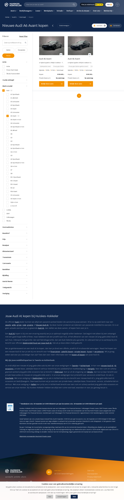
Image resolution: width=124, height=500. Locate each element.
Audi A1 (41, 328)
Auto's (14, 17)
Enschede (9, 378)
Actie (4, 62)
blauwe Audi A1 (42, 325)
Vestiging (6, 293)
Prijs (4, 239)
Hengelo (91, 369)
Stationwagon (64, 26)
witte (14, 325)
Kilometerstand (8, 251)
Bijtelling (6, 275)
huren (89, 352)
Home (7, 17)
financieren (55, 352)
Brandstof (6, 233)
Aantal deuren (7, 281)
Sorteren (116, 26)
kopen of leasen (78, 355)
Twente (75, 366)
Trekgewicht (7, 287)
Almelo (90, 372)
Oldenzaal (59, 372)
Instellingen (61, 497)
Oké (74, 497)
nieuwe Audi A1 (107, 366)
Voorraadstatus (8, 227)
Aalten (33, 384)
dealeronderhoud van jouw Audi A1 (37, 343)
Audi (17, 322)
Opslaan (99, 26)
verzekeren (99, 352)
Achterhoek (85, 366)
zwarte (8, 325)
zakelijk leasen (67, 352)
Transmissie (7, 257)
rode (24, 325)
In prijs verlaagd (8, 80)
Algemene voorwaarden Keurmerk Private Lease (35, 436)
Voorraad (22, 17)
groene (30, 325)
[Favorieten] (117, 5)
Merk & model (7, 86)
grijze (19, 325)
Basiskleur (6, 269)
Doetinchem (38, 378)
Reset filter (23, 36)
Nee (49, 497)
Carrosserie (7, 263)
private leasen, (80, 352)
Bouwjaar (6, 245)
